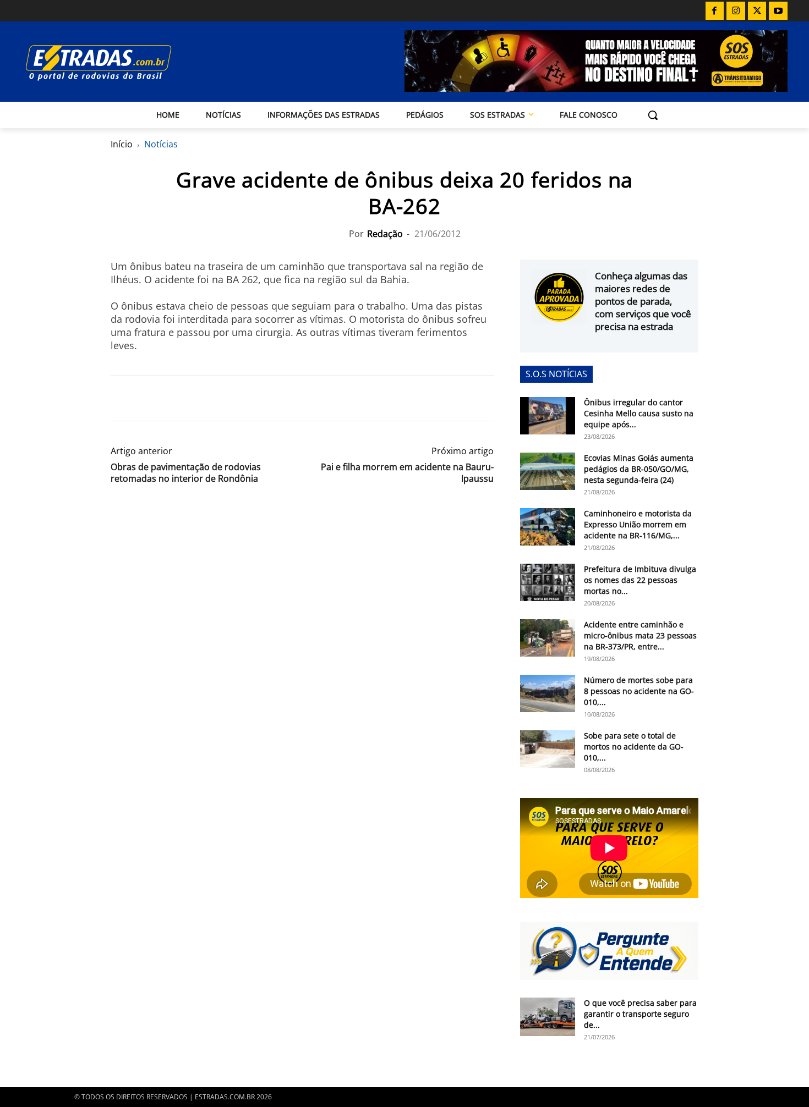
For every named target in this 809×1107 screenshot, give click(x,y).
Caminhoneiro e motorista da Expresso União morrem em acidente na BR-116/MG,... (638, 524)
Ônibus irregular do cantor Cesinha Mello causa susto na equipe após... (638, 413)
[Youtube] (778, 11)
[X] (757, 11)
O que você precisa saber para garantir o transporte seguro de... (640, 1014)
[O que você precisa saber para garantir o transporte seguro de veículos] (547, 1017)
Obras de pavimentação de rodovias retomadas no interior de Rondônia (186, 472)
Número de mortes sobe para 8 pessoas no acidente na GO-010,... (639, 691)
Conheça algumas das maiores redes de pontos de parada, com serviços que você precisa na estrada (643, 301)
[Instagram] (735, 11)
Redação (385, 234)
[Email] (198, 398)
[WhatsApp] (172, 398)
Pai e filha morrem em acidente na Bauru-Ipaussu (407, 472)
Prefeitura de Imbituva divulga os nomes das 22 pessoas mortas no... (640, 580)
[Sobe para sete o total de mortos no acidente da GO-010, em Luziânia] (547, 749)
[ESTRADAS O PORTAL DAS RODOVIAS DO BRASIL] (136, 62)
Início (122, 144)
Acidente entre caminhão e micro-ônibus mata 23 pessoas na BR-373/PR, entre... (640, 635)
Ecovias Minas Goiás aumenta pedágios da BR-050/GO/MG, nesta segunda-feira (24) (638, 469)
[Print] (223, 398)
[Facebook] (715, 11)
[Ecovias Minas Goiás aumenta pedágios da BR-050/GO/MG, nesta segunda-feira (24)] (547, 472)
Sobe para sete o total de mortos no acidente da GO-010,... (634, 746)
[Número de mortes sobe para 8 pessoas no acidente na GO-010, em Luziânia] (547, 694)
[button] (652, 115)
